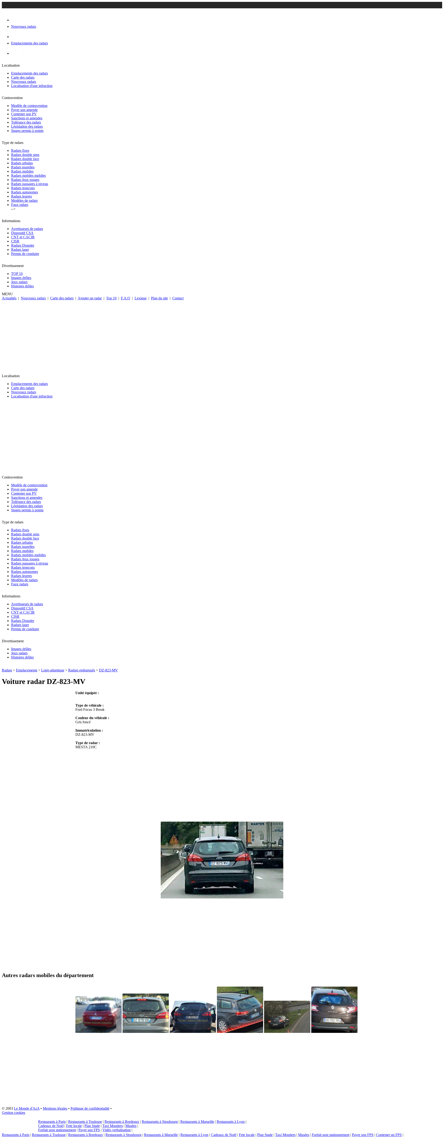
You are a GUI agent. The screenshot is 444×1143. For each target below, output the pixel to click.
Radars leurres (21, 196)
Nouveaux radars (23, 82)
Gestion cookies (13, 1113)
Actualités (9, 298)
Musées (130, 1126)
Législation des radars (27, 126)
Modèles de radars (24, 200)
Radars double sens (25, 155)
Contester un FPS (389, 1135)
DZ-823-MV (108, 670)
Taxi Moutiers (112, 1126)
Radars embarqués (81, 670)
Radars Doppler (22, 245)
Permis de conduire (25, 254)
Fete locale (74, 1126)
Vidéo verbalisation (116, 1130)
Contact (178, 298)
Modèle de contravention (29, 106)
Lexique (141, 298)
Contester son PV (24, 114)
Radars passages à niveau (29, 184)
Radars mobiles (22, 171)
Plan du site (159, 298)
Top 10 (111, 298)
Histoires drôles (22, 286)
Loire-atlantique (52, 670)
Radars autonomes (24, 192)
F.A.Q (125, 298)
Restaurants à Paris (52, 1122)
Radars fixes (20, 150)
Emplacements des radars (29, 73)
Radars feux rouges (25, 180)
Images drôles (21, 278)
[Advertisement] (222, 335)
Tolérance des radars (26, 122)
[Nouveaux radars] (15, 20)
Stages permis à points (27, 131)
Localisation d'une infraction (31, 86)
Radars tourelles (22, 167)
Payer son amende (24, 110)
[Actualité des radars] (22, 53)
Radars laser (20, 250)
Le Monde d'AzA (27, 1108)
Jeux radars (19, 282)
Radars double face (25, 159)
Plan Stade (92, 1126)
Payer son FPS (89, 1130)
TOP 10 (17, 274)
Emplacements (26, 670)
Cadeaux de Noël (51, 1126)
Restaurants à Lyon (231, 1122)
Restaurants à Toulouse (85, 1122)
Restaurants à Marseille (197, 1122)
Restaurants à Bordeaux (122, 1122)
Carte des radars (22, 77)
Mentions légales (55, 1108)
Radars (7, 670)
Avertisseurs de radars (27, 229)
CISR (15, 241)
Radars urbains (22, 163)
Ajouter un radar (90, 298)
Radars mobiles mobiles (28, 175)
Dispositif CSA (22, 233)
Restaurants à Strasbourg (160, 1122)
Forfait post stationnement (57, 1130)
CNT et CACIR (23, 237)
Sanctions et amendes (26, 118)
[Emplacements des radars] (14, 37)
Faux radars (19, 205)
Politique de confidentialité (90, 1108)
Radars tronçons (23, 188)
